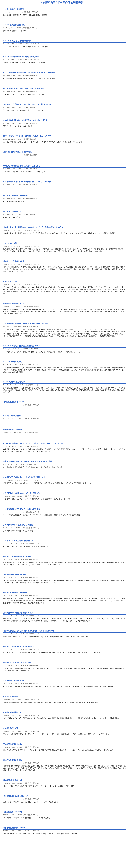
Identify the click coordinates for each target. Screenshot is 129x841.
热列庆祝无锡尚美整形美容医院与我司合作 (18, 613)
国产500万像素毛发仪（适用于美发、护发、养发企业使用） (24, 88)
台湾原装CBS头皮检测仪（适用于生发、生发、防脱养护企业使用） (27, 104)
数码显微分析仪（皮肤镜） (13, 429)
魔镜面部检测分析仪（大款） (13, 780)
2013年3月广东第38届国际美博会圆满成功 (18, 541)
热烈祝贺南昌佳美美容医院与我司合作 (17, 556)
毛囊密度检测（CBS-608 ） (13, 812)
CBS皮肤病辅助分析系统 (12, 416)
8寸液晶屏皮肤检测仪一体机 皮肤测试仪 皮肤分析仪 (21, 166)
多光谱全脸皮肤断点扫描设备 (13, 261)
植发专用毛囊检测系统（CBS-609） (16, 796)
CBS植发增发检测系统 (11, 696)
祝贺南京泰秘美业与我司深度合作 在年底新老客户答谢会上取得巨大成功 (29, 631)
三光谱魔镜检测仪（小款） (13, 760)
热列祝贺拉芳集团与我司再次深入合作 (17, 662)
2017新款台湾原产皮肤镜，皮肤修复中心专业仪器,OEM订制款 (25, 323)
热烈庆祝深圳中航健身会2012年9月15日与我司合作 (21, 493)
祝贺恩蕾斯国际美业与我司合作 (14, 574)
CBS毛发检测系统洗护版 (12, 712)
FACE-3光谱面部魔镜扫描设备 (14, 382)
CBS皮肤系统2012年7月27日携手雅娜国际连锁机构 (21, 509)
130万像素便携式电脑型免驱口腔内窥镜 (17, 152)
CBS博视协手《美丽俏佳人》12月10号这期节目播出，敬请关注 (25, 477)
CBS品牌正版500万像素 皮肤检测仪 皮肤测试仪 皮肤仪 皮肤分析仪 (27, 182)
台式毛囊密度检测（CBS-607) (13, 402)
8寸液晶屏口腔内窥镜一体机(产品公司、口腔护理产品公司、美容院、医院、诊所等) (33, 443)
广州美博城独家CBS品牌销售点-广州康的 (18, 525)
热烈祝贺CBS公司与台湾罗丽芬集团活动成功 (19, 646)
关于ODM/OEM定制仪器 (12, 211)
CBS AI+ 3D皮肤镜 (10, 243)
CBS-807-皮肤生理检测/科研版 (14, 25)
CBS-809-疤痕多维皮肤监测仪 (13, 9)
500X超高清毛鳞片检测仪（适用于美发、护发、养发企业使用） (26, 120)
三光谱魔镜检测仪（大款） (13, 744)
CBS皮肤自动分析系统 (11, 728)
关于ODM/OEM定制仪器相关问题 (15, 195)
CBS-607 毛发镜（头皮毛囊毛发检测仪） (17, 41)
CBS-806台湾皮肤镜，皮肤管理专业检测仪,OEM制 (21, 346)
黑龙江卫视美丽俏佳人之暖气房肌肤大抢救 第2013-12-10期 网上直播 (27, 461)
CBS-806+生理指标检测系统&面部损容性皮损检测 (21, 57)
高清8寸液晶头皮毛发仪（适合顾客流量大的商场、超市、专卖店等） (28, 136)
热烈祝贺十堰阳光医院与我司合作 (15, 592)
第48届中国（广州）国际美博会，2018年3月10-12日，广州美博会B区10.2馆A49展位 (33, 227)
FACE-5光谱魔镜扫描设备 (12, 362)
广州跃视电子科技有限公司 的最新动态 (62, 2)
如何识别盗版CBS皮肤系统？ (13, 680)
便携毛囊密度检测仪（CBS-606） (15, 828)
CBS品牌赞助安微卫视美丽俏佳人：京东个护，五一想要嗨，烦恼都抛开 (29, 72)
